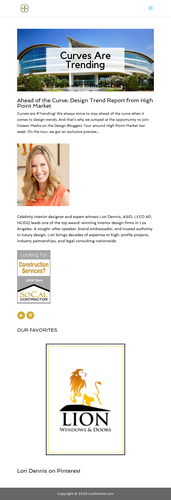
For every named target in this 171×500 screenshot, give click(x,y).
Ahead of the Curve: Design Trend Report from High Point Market (85, 103)
